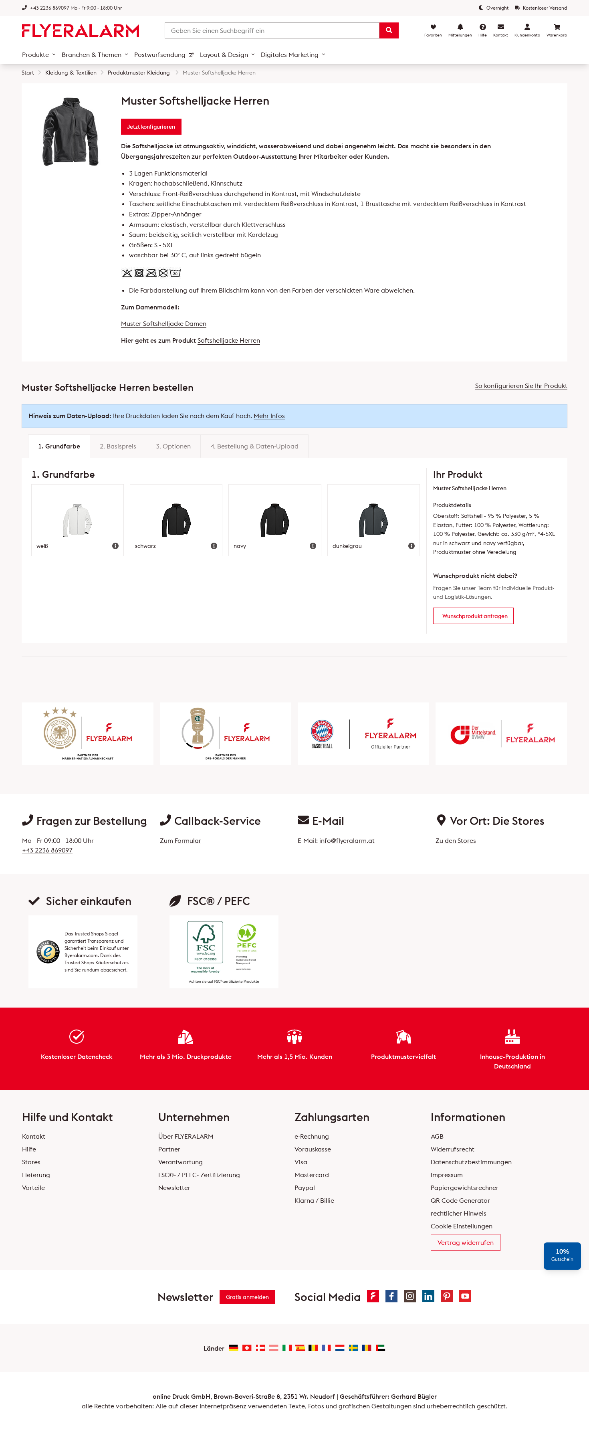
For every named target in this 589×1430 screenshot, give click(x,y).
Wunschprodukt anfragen (475, 616)
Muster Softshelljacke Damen (163, 323)
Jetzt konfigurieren (151, 126)
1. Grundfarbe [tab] (59, 446)
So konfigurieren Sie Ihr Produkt (521, 386)
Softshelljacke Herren (229, 340)
